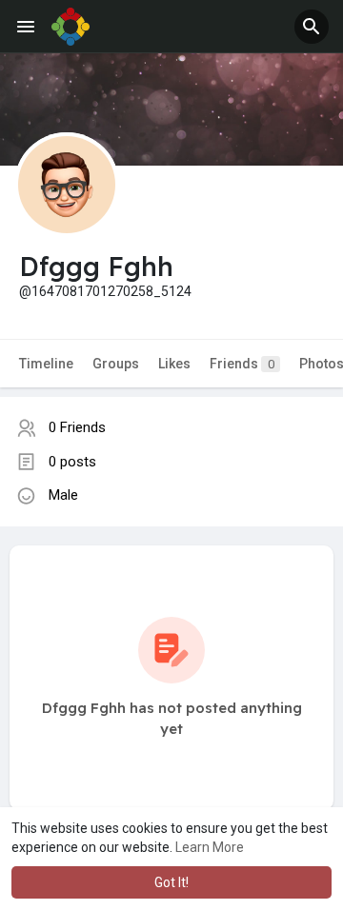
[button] (311, 27)
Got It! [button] (171, 882)
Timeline (46, 363)
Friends (242, 363)
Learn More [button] (209, 847)
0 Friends (77, 427)
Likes (174, 363)
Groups (115, 363)
